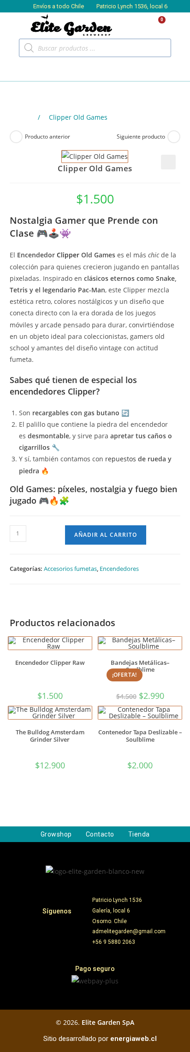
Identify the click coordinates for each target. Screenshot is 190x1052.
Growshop (56, 834)
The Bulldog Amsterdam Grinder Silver (50, 736)
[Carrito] (157, 25)
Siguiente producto (141, 136)
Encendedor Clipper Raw (50, 663)
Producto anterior (47, 136)
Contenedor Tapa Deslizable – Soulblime (140, 736)
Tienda (139, 834)
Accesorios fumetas (70, 568)
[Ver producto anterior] (16, 136)
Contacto (100, 834)
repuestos (120, 458)
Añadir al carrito (105, 535)
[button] (19, 69)
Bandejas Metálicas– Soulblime (140, 666)
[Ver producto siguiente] (173, 136)
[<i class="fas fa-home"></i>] (28, 117)
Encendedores (119, 568)
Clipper (68, 254)
